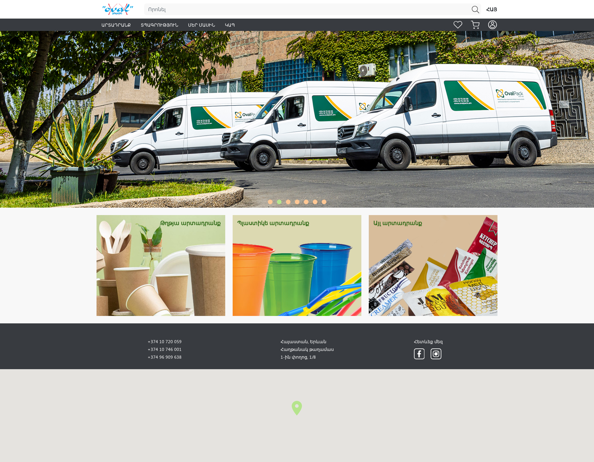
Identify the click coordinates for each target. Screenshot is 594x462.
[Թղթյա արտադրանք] (161, 264)
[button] (270, 202)
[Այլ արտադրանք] (433, 264)
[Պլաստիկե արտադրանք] (297, 264)
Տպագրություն (159, 25)
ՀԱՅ (491, 9)
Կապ (230, 25)
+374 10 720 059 (165, 341)
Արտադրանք (116, 25)
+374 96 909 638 (165, 357)
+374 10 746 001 (165, 349)
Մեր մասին (201, 25)
